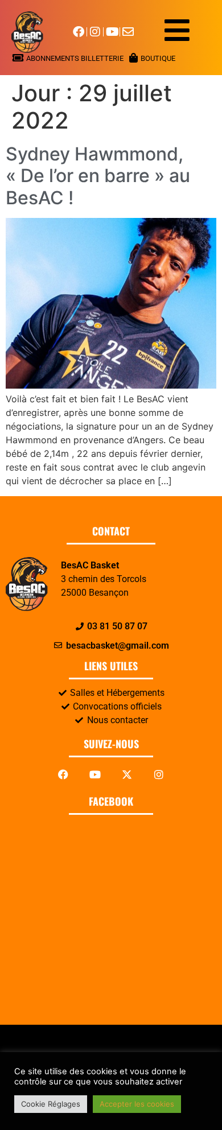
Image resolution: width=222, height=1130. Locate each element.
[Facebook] (63, 774)
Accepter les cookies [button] (137, 1103)
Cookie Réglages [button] (50, 1103)
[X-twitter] (127, 774)
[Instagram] (159, 774)
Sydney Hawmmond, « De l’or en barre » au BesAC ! (98, 176)
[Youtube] (95, 774)
